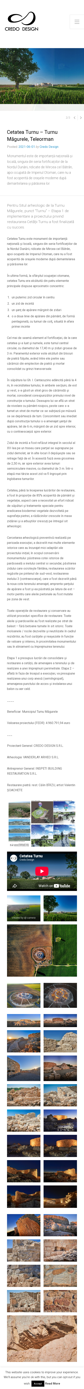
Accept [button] (38, 1383)
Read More (52, 1383)
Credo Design (49, 147)
